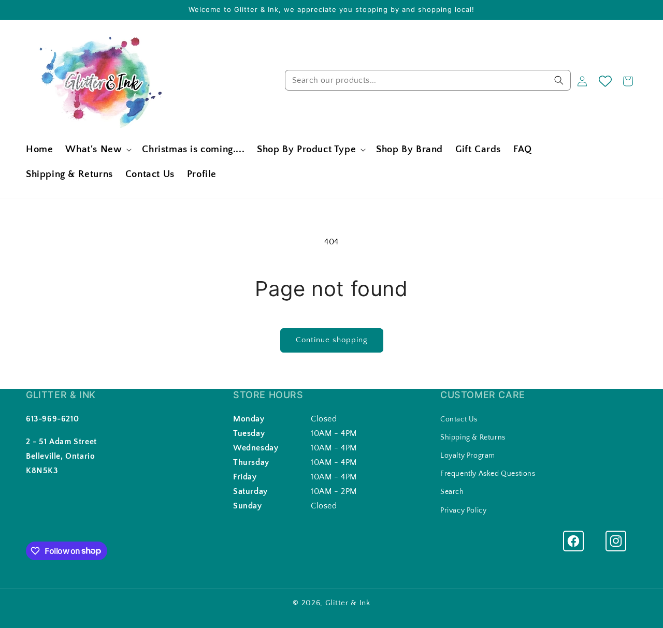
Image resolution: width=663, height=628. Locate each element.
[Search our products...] (558, 80)
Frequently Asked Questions (488, 474)
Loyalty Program (467, 455)
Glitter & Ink (347, 602)
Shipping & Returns (473, 437)
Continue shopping (332, 339)
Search (452, 492)
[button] (97, 150)
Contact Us (459, 419)
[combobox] (427, 80)
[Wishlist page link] (605, 81)
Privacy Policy (463, 510)
